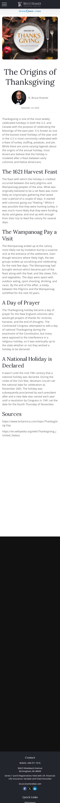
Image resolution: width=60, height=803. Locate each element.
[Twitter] (30, 789)
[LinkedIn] (35, 789)
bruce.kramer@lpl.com (30, 783)
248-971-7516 (33, 763)
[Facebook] (25, 789)
